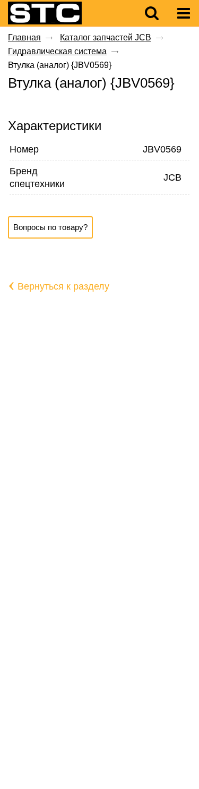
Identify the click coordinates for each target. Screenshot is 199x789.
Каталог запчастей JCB (105, 37)
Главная (24, 37)
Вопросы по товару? (50, 227)
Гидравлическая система (57, 51)
